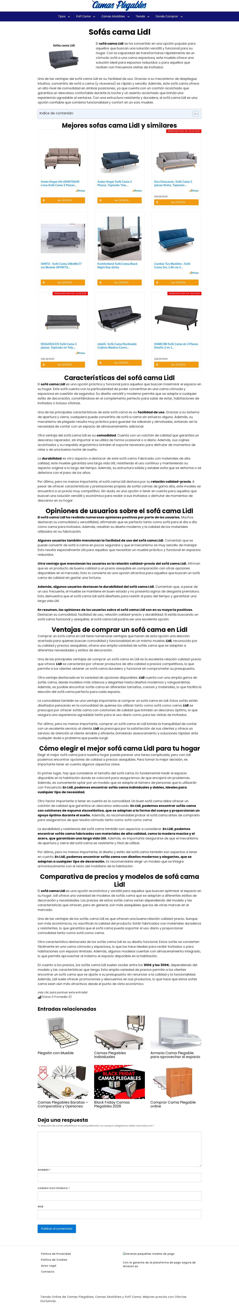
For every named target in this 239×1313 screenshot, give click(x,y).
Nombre (44, 1169)
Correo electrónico (54, 1188)
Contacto (47, 1271)
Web (40, 1206)
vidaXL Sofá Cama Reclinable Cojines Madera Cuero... (117, 346)
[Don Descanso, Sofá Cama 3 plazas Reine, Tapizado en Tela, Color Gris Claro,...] (176, 156)
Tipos (61, 16)
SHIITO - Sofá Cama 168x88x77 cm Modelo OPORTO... (61, 265)
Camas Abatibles (113, 16)
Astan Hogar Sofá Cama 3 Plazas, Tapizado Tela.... (114, 183)
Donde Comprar (167, 16)
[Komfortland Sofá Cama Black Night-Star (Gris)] (119, 238)
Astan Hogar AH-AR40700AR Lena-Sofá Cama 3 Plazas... (60, 183)
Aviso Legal (48, 1265)
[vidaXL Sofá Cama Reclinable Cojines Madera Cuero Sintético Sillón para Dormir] (119, 319)
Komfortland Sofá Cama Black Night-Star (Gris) (117, 265)
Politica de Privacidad (56, 1254)
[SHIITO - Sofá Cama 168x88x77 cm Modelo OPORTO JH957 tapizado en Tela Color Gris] (63, 238)
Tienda (140, 16)
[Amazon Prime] (80, 190)
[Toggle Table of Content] (194, 114)
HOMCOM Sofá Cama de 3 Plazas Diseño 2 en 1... (176, 346)
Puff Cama (83, 16)
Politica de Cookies (54, 1260)
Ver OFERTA (65, 200)
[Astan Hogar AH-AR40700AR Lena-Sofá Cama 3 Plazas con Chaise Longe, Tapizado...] (63, 156)
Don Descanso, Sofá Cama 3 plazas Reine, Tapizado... (173, 183)
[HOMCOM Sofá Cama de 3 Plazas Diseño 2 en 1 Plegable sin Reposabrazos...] (176, 319)
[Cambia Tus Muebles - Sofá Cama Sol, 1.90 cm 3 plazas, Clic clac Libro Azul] (176, 238)
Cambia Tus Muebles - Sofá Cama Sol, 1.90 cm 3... (172, 265)
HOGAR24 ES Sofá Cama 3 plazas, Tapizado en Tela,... (58, 346)
